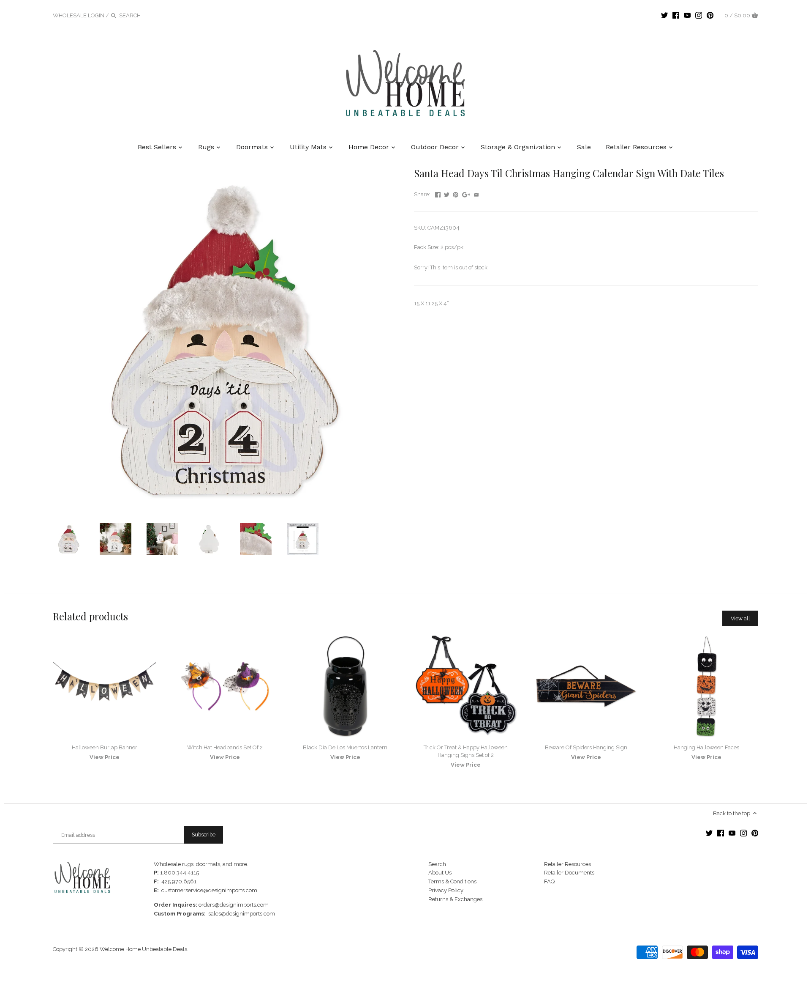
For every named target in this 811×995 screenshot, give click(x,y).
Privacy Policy (445, 890)
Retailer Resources (567, 864)
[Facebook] (675, 15)
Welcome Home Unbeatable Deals (143, 949)
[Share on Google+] (466, 193)
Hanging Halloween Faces (706, 747)
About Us (440, 872)
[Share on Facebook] (438, 193)
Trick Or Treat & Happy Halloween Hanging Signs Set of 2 (466, 751)
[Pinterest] (710, 15)
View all (740, 618)
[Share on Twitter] (446, 193)
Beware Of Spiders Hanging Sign (586, 747)
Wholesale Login (78, 15)
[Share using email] (476, 193)
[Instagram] (698, 15)
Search (437, 864)
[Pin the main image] (455, 193)
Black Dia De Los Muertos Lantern (345, 747)
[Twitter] (664, 15)
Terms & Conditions (452, 881)
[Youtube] (687, 15)
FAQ (549, 881)
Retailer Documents (569, 872)
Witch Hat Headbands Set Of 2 (225, 747)
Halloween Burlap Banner (104, 747)
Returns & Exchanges (455, 899)
